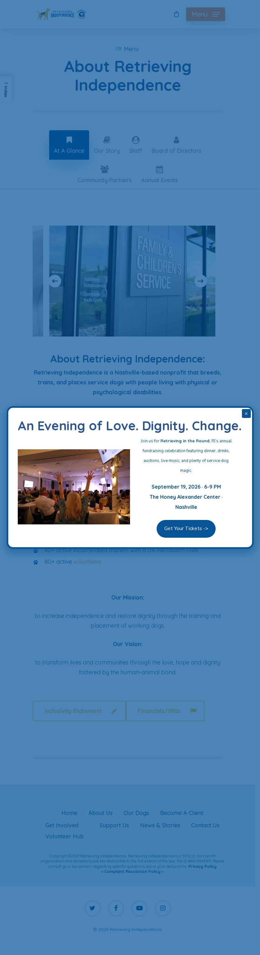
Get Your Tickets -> (186, 528)
